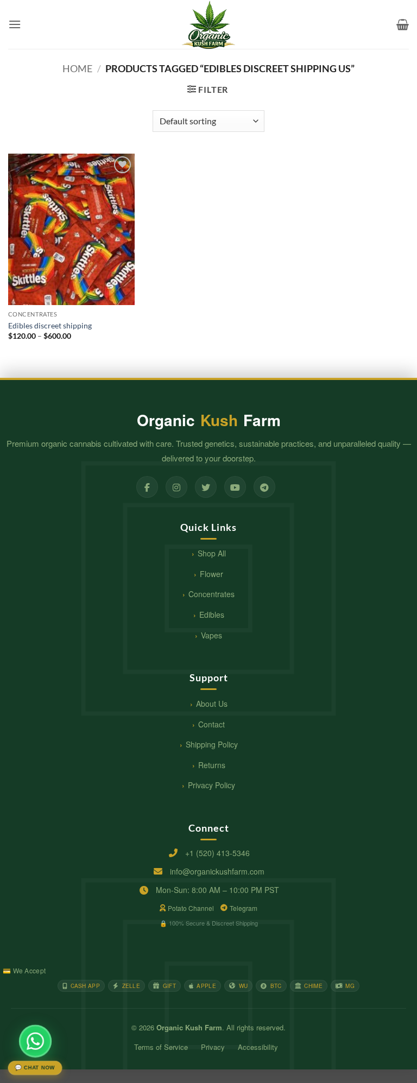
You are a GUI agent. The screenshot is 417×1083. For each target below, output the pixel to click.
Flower (211, 573)
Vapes (211, 635)
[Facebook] (147, 487)
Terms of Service (161, 1047)
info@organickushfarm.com (217, 871)
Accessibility (258, 1047)
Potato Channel (191, 908)
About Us (212, 703)
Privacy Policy (211, 785)
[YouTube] (235, 487)
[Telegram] (264, 487)
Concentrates (211, 593)
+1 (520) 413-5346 (217, 852)
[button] (14, 24)
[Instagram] (176, 487)
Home (77, 68)
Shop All (212, 553)
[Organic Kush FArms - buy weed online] (208, 24)
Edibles (211, 614)
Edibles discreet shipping (50, 325)
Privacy (213, 1047)
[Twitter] (206, 487)
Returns (211, 764)
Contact (211, 724)
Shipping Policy (212, 744)
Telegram (243, 908)
